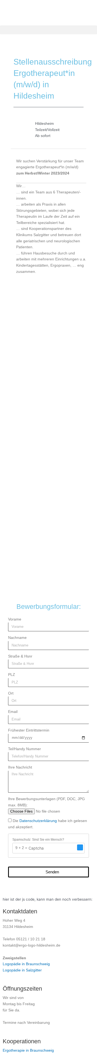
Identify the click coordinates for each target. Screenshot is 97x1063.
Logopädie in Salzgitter (22, 970)
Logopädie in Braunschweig (26, 964)
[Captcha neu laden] (80, 847)
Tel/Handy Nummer (24, 749)
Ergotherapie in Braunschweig (28, 1050)
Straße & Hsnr (20, 656)
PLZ (11, 675)
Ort (10, 693)
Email (13, 712)
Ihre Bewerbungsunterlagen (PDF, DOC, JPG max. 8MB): (46, 802)
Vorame (14, 619)
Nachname (17, 638)
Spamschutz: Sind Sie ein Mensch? (38, 839)
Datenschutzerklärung (38, 821)
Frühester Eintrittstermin (28, 730)
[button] (48, 29)
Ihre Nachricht (20, 767)
